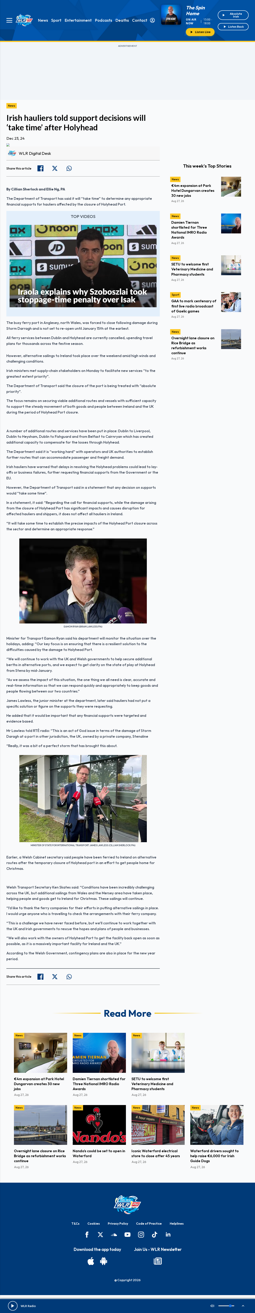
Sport (56, 20)
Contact (139, 20)
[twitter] (100, 1234)
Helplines (177, 1223)
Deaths (122, 20)
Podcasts (103, 20)
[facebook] (86, 1234)
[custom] (114, 1234)
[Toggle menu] (9, 20)
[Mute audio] (212, 1305)
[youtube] (127, 1234)
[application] (83, 266)
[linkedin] (168, 1234)
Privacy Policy (118, 1223)
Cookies (93, 1223)
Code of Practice (149, 1223)
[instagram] (141, 1234)
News (43, 20)
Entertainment (78, 20)
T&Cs (75, 1223)
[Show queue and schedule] (243, 1306)
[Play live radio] (13, 1306)
